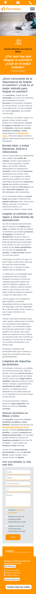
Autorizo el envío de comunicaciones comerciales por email (17, 519)
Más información (10, 566)
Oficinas (6, 5)
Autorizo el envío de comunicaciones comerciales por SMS (16, 528)
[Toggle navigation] (32, 9)
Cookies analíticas (12, 575)
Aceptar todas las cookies (18, 587)
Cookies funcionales (13, 573)
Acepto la (16, 511)
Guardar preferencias (12, 579)
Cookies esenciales (13, 570)
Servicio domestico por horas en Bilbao (18, 50)
